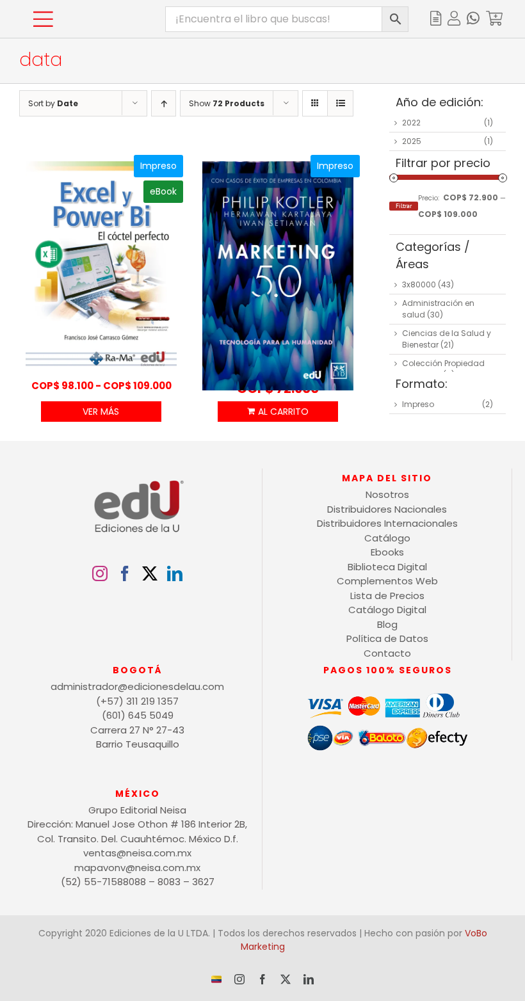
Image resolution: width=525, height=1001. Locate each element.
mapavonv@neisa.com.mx (137, 867)
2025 (411, 141)
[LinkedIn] (174, 573)
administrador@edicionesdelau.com (137, 686)
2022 (411, 122)
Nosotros (387, 494)
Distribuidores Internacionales (387, 523)
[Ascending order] (163, 103)
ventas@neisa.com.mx (137, 853)
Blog (387, 624)
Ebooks (387, 552)
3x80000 (419, 284)
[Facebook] (125, 573)
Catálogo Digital (387, 609)
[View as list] (340, 103)
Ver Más (101, 411)
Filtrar (404, 206)
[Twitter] (150, 573)
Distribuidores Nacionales (387, 509)
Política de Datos (387, 638)
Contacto (387, 653)
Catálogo (387, 538)
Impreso (418, 404)
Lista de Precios (387, 595)
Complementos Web (387, 581)
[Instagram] (100, 573)
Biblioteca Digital (387, 566)
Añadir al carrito (278, 411)
